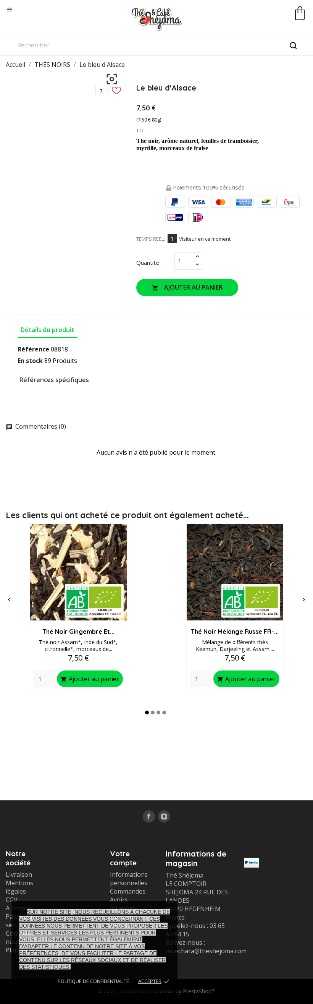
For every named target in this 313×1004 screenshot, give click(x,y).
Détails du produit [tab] (47, 329)
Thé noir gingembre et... (78, 631)
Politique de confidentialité (93, 981)
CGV (12, 900)
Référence (33, 349)
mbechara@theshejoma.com (206, 951)
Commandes (127, 891)
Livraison (19, 874)
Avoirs (119, 900)
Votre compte (123, 858)
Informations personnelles (129, 878)
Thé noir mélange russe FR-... (235, 631)
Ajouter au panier (187, 287)
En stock (30, 360)
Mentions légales (19, 887)
